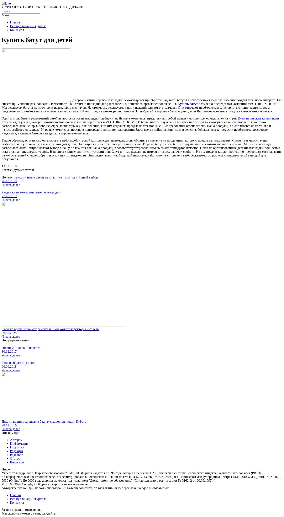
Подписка (17, 447)
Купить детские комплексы (258, 118)
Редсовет (16, 455)
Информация (19, 443)
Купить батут (188, 104)
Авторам (16, 440)
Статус (15, 458)
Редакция (16, 451)
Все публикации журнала (28, 26)
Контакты (17, 30)
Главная (15, 22)
